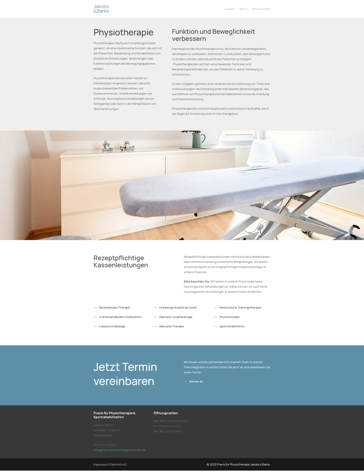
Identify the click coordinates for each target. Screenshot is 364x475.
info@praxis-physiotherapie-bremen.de (120, 450)
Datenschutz (118, 464)
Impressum (101, 464)
